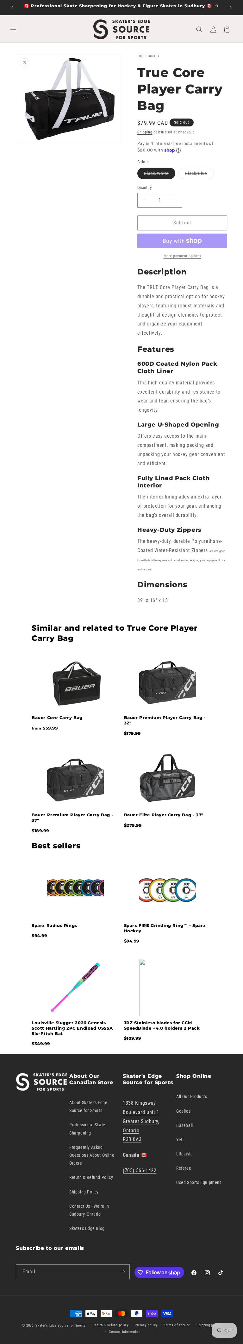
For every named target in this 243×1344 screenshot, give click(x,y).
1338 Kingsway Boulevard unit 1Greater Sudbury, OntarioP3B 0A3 (141, 1121)
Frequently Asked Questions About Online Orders (91, 1155)
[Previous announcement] (12, 7)
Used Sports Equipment (198, 1182)
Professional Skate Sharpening (87, 1128)
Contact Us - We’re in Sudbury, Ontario (89, 1210)
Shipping (145, 132)
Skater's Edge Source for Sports (60, 1325)
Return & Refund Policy (91, 1177)
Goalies (183, 1111)
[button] (13, 29)
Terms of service (177, 1325)
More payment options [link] (182, 256)
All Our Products (191, 1096)
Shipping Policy (84, 1191)
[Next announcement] (231, 7)
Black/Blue (199, 174)
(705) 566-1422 (139, 1170)
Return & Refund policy (110, 1325)
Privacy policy (146, 1325)
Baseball (184, 1125)
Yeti (180, 1139)
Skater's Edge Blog (87, 1228)
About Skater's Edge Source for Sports (88, 1106)
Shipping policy (208, 1325)
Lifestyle (184, 1153)
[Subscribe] (122, 1271)
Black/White (159, 174)
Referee (183, 1168)
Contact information (124, 1332)
